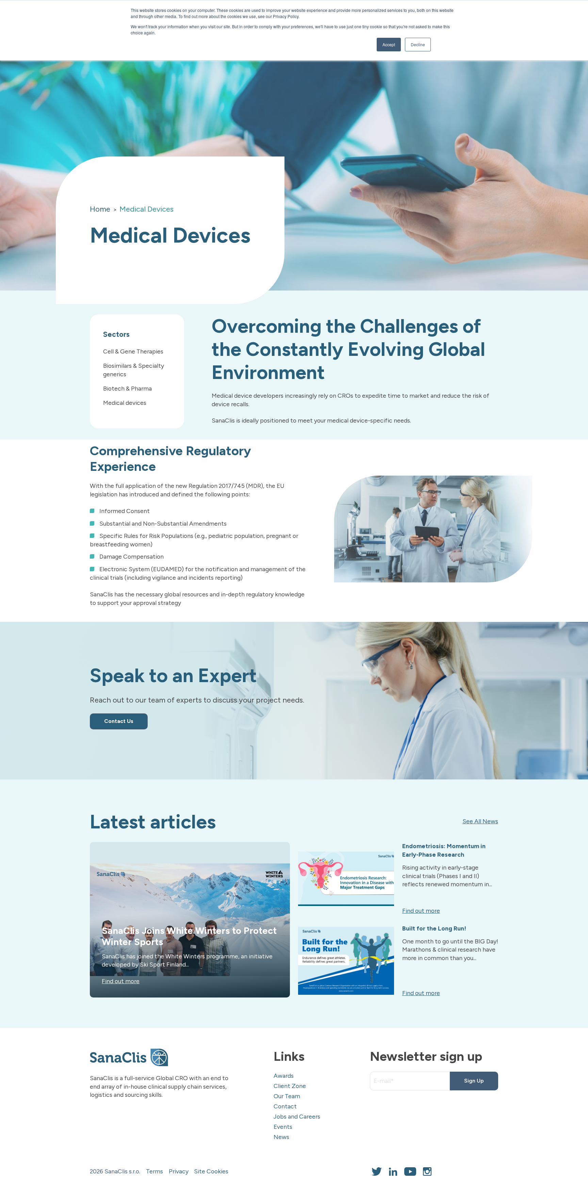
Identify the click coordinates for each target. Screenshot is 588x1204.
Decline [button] (418, 44)
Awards (284, 1075)
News (281, 1136)
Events (283, 1126)
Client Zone (290, 1085)
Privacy (179, 1171)
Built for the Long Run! (434, 928)
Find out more (121, 981)
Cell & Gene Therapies (133, 351)
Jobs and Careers (297, 1116)
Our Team (287, 1096)
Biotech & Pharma (127, 388)
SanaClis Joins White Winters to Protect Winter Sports (189, 936)
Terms (154, 1171)
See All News (480, 821)
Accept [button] (388, 44)
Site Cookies (211, 1171)
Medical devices (124, 402)
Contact (285, 1106)
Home (100, 209)
